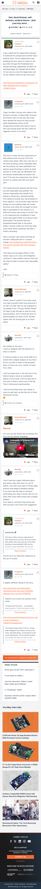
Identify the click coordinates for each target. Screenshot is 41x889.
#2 (38, 102)
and (14, 403)
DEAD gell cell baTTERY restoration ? (20, 670)
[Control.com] (14, 870)
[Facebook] (11, 841)
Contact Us (20, 857)
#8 (38, 519)
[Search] (34, 2)
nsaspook (19, 101)
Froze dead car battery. (14, 676)
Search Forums (15, 33)
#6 (38, 418)
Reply (36, 94)
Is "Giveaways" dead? (13, 690)
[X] (15, 841)
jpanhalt (18, 144)
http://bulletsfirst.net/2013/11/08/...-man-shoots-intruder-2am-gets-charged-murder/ (20, 245)
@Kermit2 (7, 428)
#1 (38, 42)
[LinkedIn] (20, 841)
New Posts (27, 33)
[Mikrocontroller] (25, 874)
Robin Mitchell (20, 289)
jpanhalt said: (9, 532)
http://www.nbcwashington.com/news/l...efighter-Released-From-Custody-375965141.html (20, 85)
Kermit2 (18, 335)
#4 (38, 290)
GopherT (14, 27)
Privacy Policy (9, 884)
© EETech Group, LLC (14, 886)
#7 (38, 470)
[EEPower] (28, 870)
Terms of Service (19, 884)
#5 (38, 336)
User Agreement (31, 884)
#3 (38, 145)
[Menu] (3, 2)
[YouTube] (29, 841)
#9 (38, 572)
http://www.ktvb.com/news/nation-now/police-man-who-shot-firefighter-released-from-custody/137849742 (18, 591)
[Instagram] (24, 841)
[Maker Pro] (11, 874)
